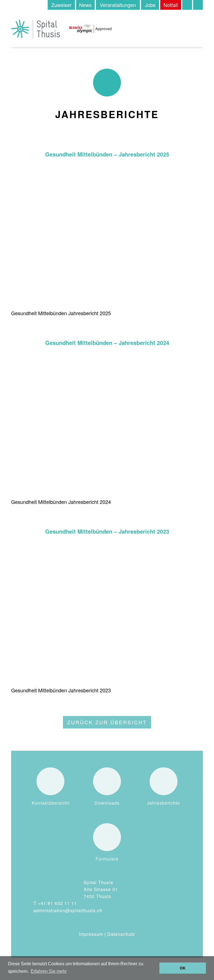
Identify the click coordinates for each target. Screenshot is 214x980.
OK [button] (183, 968)
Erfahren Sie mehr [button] (49, 971)
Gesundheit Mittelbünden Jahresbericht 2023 (61, 690)
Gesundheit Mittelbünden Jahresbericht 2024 (61, 501)
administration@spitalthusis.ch (67, 910)
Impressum (91, 934)
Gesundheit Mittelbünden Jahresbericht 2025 (61, 313)
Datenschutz (121, 934)
